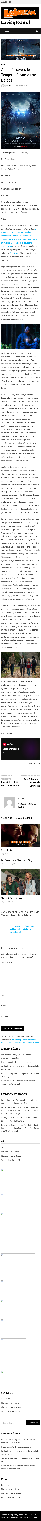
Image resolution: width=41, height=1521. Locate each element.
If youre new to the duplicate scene (16, 1062)
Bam (35, 1517)
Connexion (5, 1147)
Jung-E (21, 1120)
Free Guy (14, 253)
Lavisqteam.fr (16, 22)
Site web (4, 1017)
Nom (3, 995)
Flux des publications (10, 1151)
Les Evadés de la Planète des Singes (17, 860)
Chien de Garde (8, 850)
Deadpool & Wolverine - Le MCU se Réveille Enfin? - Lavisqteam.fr (22, 928)
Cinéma (3, 65)
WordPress (27, 1517)
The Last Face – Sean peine (13, 898)
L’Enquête (22, 1103)
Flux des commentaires (11, 1155)
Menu (7, 31)
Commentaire (7, 962)
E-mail (4, 1006)
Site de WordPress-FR (10, 1160)
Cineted (10, 86)
